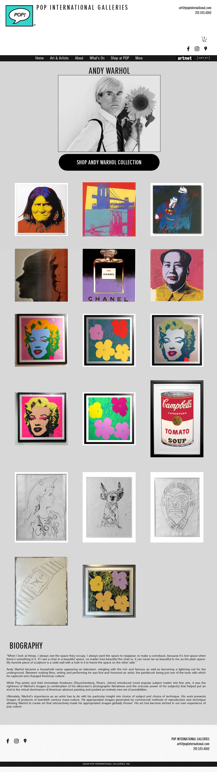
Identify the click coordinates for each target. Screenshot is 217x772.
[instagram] (197, 49)
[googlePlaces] (206, 49)
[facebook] (188, 49)
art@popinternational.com (195, 7)
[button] (204, 39)
